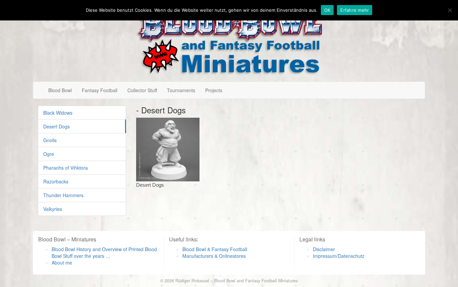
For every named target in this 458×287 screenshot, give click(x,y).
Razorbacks (55, 181)
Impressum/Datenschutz (338, 255)
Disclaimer (324, 249)
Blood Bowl (60, 90)
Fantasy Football (99, 90)
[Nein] (449, 10)
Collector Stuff (142, 90)
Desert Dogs (56, 126)
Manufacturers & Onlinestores (214, 255)
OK (327, 10)
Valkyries (52, 209)
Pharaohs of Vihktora (65, 167)
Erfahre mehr (354, 10)
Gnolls (50, 140)
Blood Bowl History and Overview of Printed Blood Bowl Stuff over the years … (104, 252)
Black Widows (57, 112)
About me (62, 262)
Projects (213, 90)
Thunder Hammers (63, 195)
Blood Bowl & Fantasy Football (214, 249)
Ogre (48, 154)
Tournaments (181, 90)
